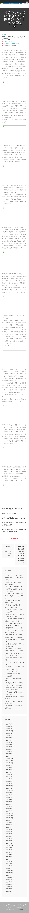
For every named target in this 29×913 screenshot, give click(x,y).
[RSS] (14, 26)
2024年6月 (9, 772)
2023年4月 (9, 804)
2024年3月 (9, 779)
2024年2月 (9, 781)
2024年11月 (9, 760)
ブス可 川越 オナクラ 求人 (13, 671)
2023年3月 (9, 806)
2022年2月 (9, 836)
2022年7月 (9, 825)
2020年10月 (9, 873)
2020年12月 (9, 868)
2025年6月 (9, 744)
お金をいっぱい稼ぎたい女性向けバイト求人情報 (14, 17)
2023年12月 (9, 786)
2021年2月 (9, 863)
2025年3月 (9, 751)
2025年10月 (9, 735)
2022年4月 (9, 831)
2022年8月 (9, 822)
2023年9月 (9, 792)
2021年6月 (9, 854)
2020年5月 (9, 884)
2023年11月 (9, 788)
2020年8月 (9, 877)
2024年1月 (9, 783)
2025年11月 (9, 733)
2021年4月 (9, 859)
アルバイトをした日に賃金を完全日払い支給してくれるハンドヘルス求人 (14, 578)
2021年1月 (9, 866)
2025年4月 (9, 749)
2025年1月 (9, 756)
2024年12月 (9, 758)
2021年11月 (9, 843)
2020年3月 (9, 889)
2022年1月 (9, 838)
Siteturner (20, 909)
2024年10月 (9, 763)
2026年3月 (9, 724)
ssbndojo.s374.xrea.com (11, 43)
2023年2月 (9, 809)
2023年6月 (9, 799)
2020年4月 (9, 886)
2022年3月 (9, 834)
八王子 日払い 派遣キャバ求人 (8, 551)
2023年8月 (9, 795)
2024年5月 (9, 774)
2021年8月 (9, 850)
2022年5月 (9, 829)
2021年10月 (9, 845)
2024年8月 (9, 767)
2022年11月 (9, 815)
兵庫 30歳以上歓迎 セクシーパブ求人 (13, 518)
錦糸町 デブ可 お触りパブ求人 (11, 513)
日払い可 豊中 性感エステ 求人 (14, 586)
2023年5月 (9, 802)
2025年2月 (9, 754)
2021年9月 (9, 847)
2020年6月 (9, 882)
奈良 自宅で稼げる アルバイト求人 (12, 509)
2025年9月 (9, 738)
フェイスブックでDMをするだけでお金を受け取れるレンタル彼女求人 (14, 596)
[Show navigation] (27, 1)
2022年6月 (9, 827)
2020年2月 (9, 891)
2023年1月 (9, 811)
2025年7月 (9, 742)
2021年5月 (9, 857)
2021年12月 (9, 841)
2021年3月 (9, 861)
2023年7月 (9, 797)
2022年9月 (9, 820)
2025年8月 (9, 740)
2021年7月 (9, 852)
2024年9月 (9, 765)
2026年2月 (9, 726)
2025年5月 (9, 747)
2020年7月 (9, 879)
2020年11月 (9, 870)
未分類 (4, 34)
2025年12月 (9, 731)
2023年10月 (9, 790)
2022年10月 (9, 818)
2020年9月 (9, 875)
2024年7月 (9, 770)
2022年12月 (9, 813)
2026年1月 (9, 728)
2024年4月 (9, 776)
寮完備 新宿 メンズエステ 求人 (14, 628)
